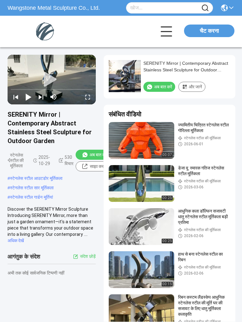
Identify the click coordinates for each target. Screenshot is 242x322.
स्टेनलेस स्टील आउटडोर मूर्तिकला (36, 178)
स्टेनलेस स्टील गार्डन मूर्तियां (31, 197)
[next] (41, 97)
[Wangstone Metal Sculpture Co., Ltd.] (42, 31)
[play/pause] (28, 97)
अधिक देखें (16, 240)
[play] (52, 79)
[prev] (15, 97)
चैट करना (209, 31)
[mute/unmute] (53, 97)
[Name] (205, 8)
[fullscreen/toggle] (87, 97)
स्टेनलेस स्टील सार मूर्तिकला (32, 187)
